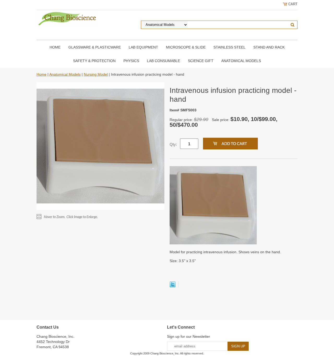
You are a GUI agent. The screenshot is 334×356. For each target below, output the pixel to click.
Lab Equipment (143, 47)
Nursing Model (96, 74)
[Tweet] (173, 286)
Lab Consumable (163, 61)
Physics (131, 61)
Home (55, 47)
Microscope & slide (186, 47)
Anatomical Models (241, 61)
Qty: (173, 144)
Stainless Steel (229, 47)
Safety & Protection (94, 61)
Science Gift (200, 61)
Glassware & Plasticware (94, 47)
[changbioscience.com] (67, 18)
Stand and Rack (269, 47)
